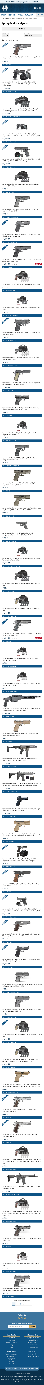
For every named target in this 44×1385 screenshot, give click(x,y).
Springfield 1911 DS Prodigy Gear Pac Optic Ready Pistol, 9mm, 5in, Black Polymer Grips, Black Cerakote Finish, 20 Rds (21, 110)
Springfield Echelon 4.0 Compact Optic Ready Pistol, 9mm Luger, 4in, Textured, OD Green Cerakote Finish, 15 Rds (21, 509)
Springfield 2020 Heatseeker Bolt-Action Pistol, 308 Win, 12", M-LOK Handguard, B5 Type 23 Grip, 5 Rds (21, 709)
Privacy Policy (11, 1356)
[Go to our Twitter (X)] (22, 1318)
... (23, 1304)
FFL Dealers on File (32, 1347)
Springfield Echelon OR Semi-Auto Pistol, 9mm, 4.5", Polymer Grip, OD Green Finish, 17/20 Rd (20, 484)
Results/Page (5, 33)
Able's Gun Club (32, 1354)
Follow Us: (22, 1315)
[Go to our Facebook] (18, 1318)
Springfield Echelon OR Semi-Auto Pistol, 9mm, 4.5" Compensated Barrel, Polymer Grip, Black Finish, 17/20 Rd (19, 534)
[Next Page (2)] (30, 1304)
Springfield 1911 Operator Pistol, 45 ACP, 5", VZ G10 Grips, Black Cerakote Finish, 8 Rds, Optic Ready (21, 383)
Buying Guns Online (33, 1338)
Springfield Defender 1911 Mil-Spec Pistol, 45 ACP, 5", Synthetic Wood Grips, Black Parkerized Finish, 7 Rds (21, 935)
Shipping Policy (32, 1342)
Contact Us (11, 1338)
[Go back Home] (1, 18)
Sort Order (27, 33)
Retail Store (11, 1340)
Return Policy (33, 1345)
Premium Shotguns (33, 1356)
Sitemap (11, 1361)
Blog (11, 1345)
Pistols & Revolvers (17, 18)
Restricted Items (33, 1340)
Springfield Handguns (30, 18)
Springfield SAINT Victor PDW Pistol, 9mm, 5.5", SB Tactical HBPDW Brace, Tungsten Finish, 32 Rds (19, 759)
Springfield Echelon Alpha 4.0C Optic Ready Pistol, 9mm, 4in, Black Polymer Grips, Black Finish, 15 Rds (20, 409)
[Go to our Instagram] (25, 1318)
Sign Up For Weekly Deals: (22, 1323)
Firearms (7, 18)
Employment (11, 1359)
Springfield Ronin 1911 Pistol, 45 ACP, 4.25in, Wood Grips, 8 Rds (21, 284)
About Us (11, 1363)
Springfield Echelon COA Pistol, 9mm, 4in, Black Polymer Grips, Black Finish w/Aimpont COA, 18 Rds (21, 809)
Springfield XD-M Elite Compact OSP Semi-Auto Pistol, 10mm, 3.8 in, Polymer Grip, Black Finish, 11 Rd (22, 985)
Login (11, 1347)
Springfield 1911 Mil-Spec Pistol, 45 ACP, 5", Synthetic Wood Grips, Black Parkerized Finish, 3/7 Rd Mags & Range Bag (20, 860)
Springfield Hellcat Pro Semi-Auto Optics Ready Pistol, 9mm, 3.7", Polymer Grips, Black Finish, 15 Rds (22, 1289)
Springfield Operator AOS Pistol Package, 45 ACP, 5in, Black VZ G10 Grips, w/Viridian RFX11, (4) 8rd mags (21, 160)
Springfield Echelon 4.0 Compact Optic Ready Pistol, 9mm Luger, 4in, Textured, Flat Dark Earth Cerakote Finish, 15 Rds (21, 835)
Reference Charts (11, 1342)
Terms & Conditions (11, 1354)
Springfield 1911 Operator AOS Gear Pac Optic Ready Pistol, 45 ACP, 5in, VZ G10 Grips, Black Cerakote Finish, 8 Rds (21, 1060)
